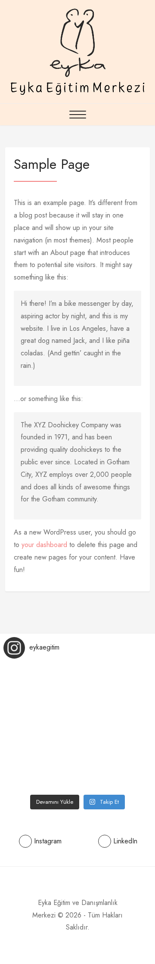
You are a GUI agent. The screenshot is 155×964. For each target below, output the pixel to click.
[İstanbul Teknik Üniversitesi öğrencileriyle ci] (126, 713)
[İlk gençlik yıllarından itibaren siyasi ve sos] (126, 743)
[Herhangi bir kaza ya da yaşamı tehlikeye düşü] (77, 681)
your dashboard (44, 545)
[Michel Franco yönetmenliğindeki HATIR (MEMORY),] (28, 774)
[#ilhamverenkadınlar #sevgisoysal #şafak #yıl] (28, 713)
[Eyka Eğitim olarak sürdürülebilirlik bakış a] (28, 681)
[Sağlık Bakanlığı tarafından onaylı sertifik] (126, 681)
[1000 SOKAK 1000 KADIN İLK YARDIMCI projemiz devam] (77, 774)
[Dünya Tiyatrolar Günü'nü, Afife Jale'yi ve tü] (126, 774)
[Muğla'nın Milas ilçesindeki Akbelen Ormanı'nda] (77, 743)
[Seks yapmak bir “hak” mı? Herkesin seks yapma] (77, 713)
